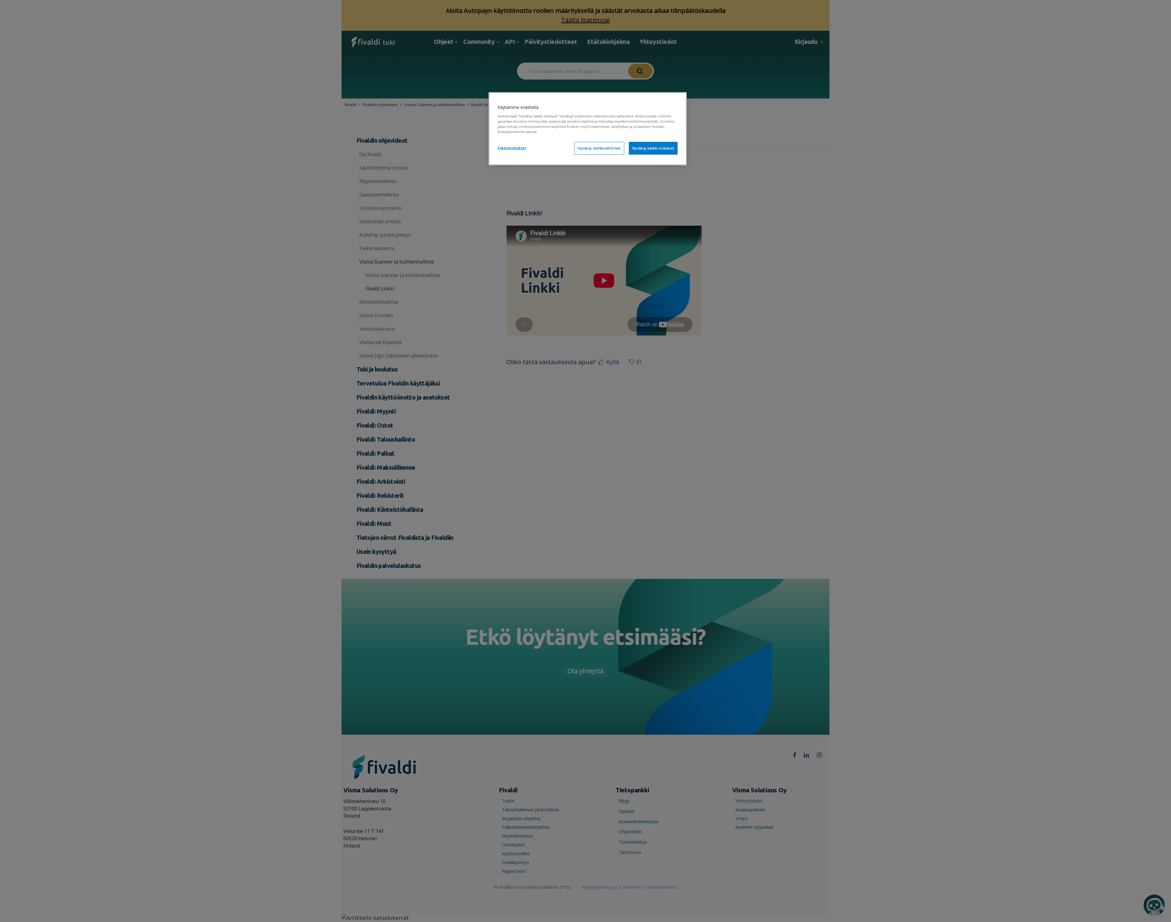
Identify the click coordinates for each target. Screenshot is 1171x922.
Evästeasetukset (512, 147)
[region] (588, 128)
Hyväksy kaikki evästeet (653, 148)
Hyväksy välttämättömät (599, 148)
